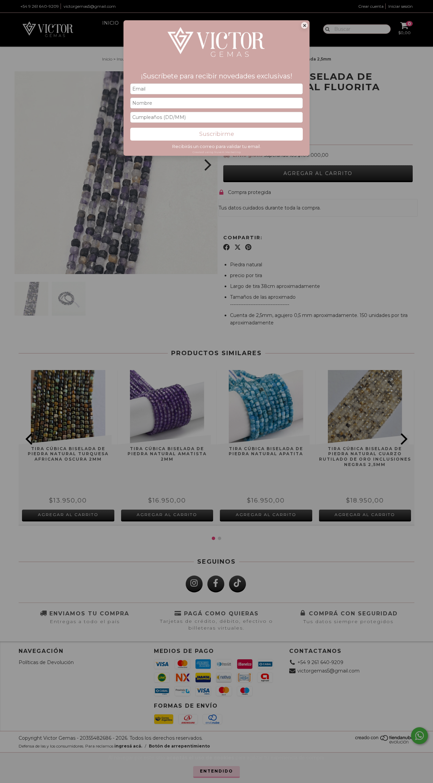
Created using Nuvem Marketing (216, 152)
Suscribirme (216, 133)
